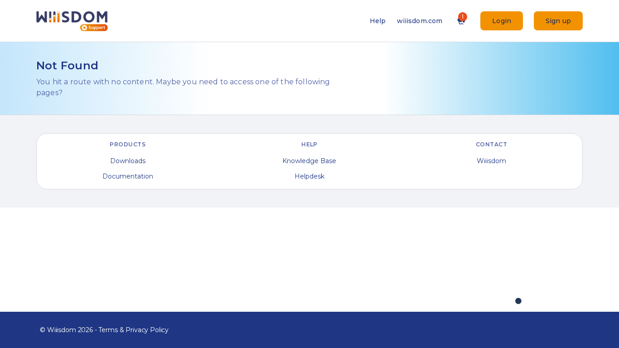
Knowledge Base (309, 161)
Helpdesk (309, 176)
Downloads (127, 161)
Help (378, 21)
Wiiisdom (491, 161)
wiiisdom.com (420, 21)
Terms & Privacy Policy (133, 330)
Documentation (127, 176)
